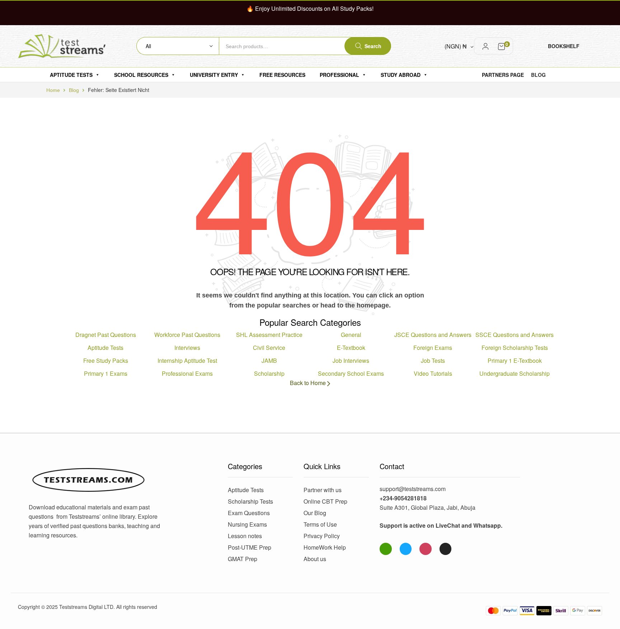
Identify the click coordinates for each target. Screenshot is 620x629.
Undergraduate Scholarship (514, 373)
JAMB (269, 360)
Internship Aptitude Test (187, 360)
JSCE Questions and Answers (432, 334)
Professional (339, 74)
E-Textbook (351, 347)
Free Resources (282, 74)
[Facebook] (406, 549)
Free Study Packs (105, 360)
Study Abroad (401, 74)
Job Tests (433, 360)
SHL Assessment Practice (269, 334)
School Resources (141, 74)
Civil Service (269, 347)
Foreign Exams (432, 347)
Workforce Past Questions (187, 334)
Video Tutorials (433, 373)
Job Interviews (351, 360)
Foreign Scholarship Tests (515, 347)
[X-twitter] (446, 549)
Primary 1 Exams (105, 373)
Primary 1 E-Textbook (515, 360)
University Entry (214, 74)
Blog (74, 90)
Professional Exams (187, 373)
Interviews (187, 347)
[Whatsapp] (386, 549)
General (351, 334)
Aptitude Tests (71, 74)
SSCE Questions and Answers (514, 334)
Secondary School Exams (351, 373)
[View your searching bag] (501, 46)
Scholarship (269, 373)
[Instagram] (425, 549)
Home (53, 90)
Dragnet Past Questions (105, 334)
